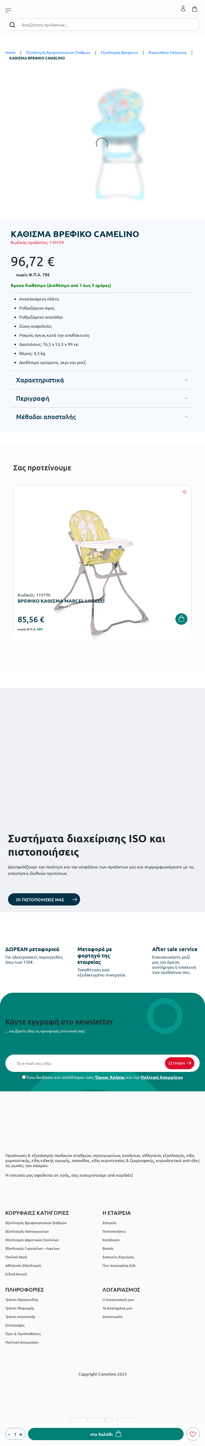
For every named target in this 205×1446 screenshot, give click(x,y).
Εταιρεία (109, 1222)
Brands (107, 1248)
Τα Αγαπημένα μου (117, 1308)
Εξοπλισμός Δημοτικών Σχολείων (32, 1239)
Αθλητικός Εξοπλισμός (23, 1265)
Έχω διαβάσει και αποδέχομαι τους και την (104, 1077)
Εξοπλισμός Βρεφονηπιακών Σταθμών (58, 52)
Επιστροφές (15, 1325)
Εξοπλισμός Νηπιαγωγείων (27, 1231)
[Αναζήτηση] (12, 24)
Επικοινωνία (112, 1316)
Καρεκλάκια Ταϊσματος (168, 52)
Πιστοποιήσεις (114, 1231)
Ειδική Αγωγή (16, 1274)
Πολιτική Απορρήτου (162, 1077)
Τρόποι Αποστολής (20, 1316)
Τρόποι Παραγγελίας (21, 1299)
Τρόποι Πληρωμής (19, 1308)
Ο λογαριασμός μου (118, 1299)
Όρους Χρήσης (110, 1077)
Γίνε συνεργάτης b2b (119, 1265)
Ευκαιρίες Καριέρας (118, 1257)
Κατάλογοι (111, 1239)
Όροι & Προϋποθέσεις (23, 1333)
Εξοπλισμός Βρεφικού (119, 52)
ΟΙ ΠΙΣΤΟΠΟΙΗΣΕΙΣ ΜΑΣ (40, 899)
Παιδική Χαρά (16, 1257)
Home (10, 52)
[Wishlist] (185, 492)
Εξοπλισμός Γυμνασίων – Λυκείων (32, 1248)
